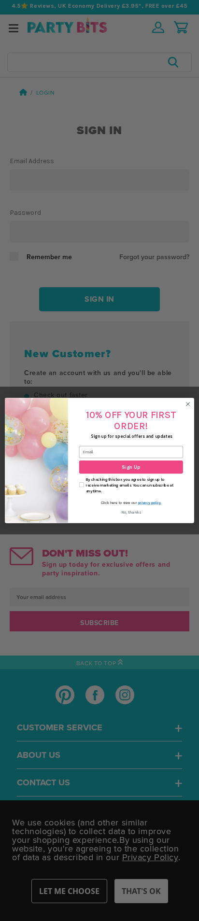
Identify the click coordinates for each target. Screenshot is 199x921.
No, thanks (131, 512)
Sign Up (131, 467)
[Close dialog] (188, 404)
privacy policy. (149, 502)
